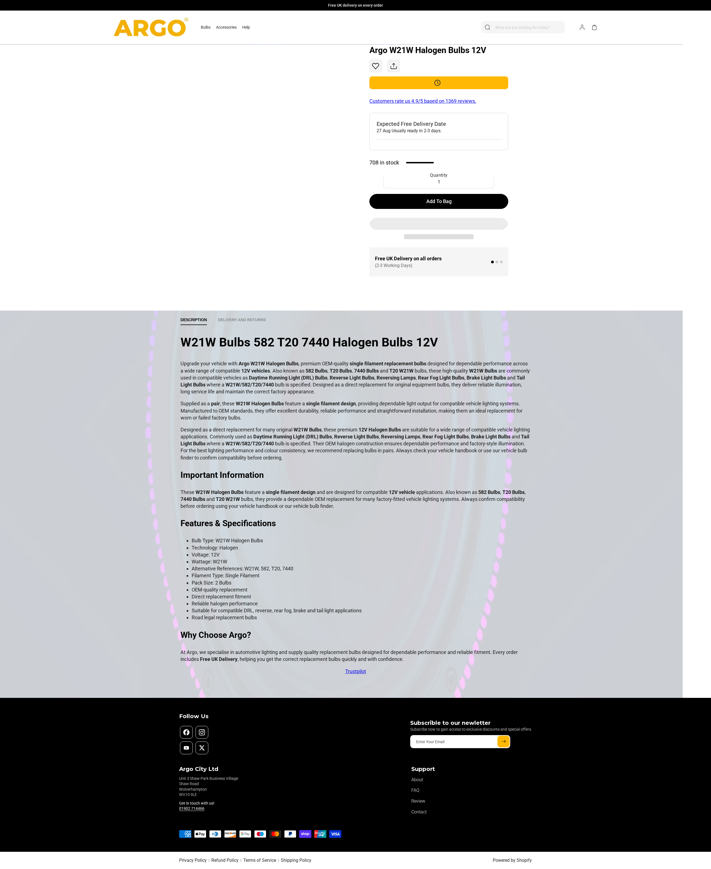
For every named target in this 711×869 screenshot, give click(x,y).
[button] (206, 27)
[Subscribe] (503, 741)
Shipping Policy (296, 860)
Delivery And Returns (242, 320)
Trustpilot (355, 671)
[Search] (487, 27)
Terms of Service (259, 860)
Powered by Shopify (512, 860)
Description (194, 320)
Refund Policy (225, 860)
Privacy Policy (193, 860)
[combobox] (523, 27)
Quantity (438, 175)
